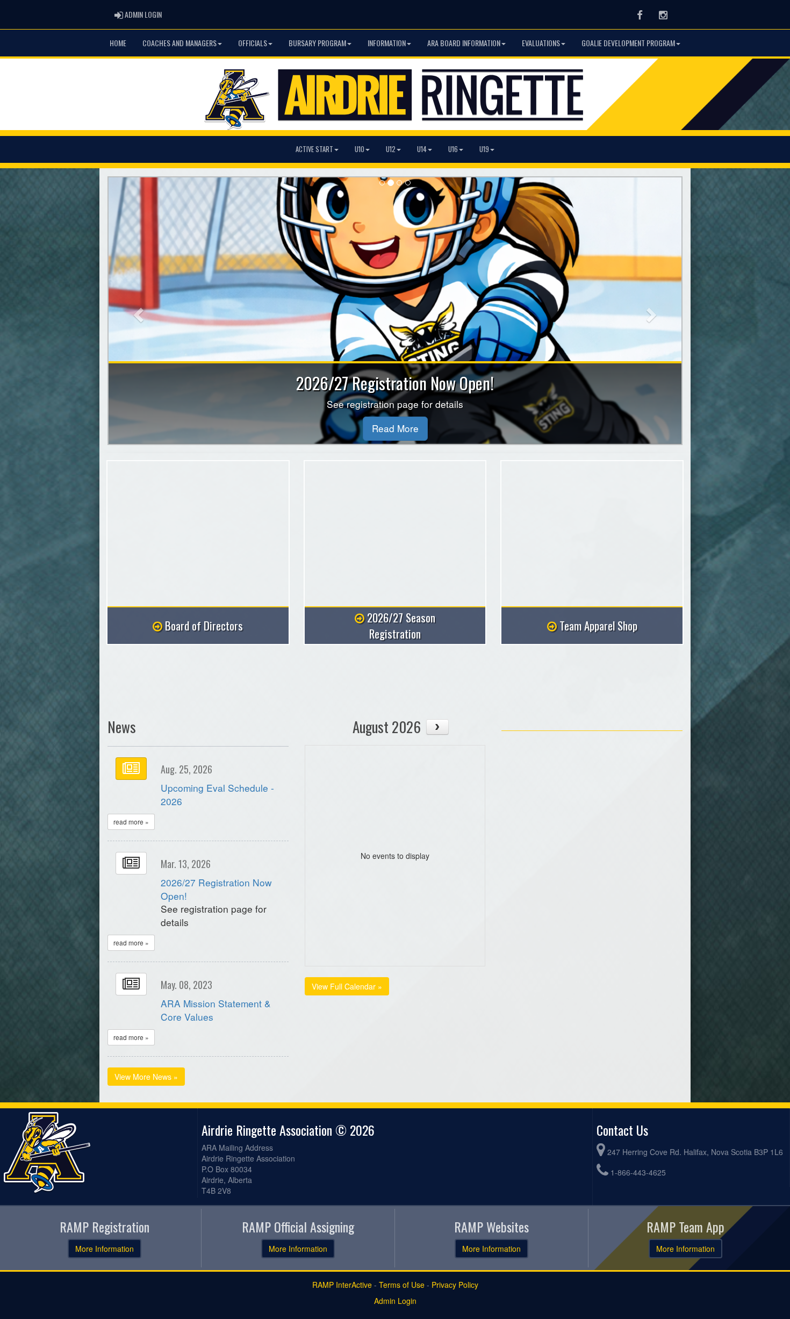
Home (118, 42)
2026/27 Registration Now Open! (216, 889)
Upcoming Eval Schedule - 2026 (217, 794)
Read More (395, 428)
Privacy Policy (455, 1284)
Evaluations (541, 42)
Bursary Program (317, 42)
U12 (391, 149)
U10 (359, 149)
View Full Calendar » (347, 986)
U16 (453, 149)
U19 (484, 149)
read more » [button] (131, 821)
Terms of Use (402, 1284)
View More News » (146, 1076)
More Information (104, 1248)
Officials (252, 42)
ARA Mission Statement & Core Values (216, 1010)
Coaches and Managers (179, 42)
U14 (422, 149)
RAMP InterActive (342, 1284)
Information (387, 42)
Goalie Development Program (628, 42)
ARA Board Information (463, 42)
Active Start (314, 149)
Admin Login (395, 1300)
